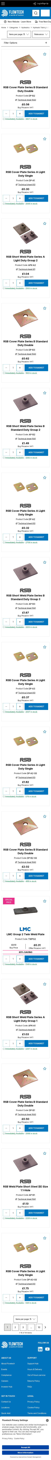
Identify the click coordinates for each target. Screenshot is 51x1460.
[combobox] (19, 34)
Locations (5, 1407)
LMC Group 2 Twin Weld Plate (25, 934)
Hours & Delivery (34, 1369)
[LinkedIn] (40, 1349)
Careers (4, 1381)
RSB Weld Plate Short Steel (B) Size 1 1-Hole (25, 1188)
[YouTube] (47, 1349)
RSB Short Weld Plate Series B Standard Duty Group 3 (25, 597)
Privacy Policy (33, 1402)
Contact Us (6, 1402)
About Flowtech (8, 1363)
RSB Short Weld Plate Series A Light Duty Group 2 (25, 258)
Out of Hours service (36, 1375)
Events (4, 1369)
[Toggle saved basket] (44, 54)
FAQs (29, 1387)
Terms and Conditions (36, 1413)
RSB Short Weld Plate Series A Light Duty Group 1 (25, 1019)
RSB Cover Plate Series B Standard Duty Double (25, 89)
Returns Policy (33, 1381)
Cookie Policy (33, 1407)
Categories (13, 28)
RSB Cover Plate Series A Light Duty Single (25, 173)
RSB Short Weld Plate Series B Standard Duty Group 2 (25, 428)
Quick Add (5, 1413)
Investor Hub (6, 1387)
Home (3, 28)
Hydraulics (25, 28)
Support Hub (32, 1363)
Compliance (6, 1375)
